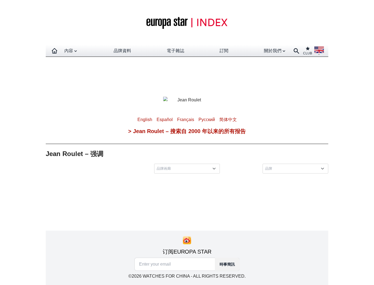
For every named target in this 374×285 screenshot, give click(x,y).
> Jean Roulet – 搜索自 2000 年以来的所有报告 (187, 131)
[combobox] (188, 168)
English (144, 119)
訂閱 (224, 50)
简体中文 (228, 119)
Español (165, 119)
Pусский (206, 119)
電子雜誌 (175, 50)
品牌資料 (122, 50)
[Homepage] (54, 50)
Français (185, 119)
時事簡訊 (227, 264)
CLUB (307, 53)
